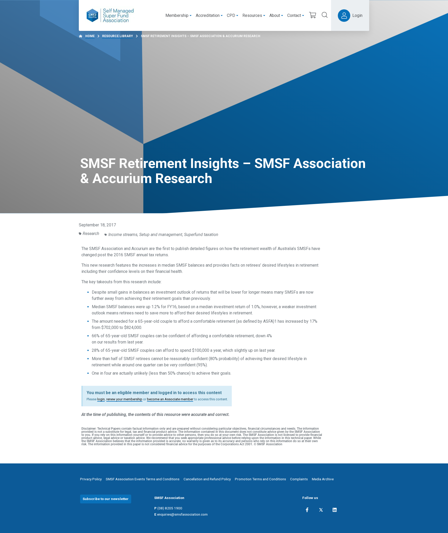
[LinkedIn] (335, 510)
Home (90, 36)
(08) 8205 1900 (169, 508)
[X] (321, 510)
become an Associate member (170, 399)
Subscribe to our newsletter (106, 499)
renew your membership (124, 399)
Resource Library (117, 36)
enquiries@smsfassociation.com (182, 514)
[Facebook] (307, 510)
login (101, 399)
